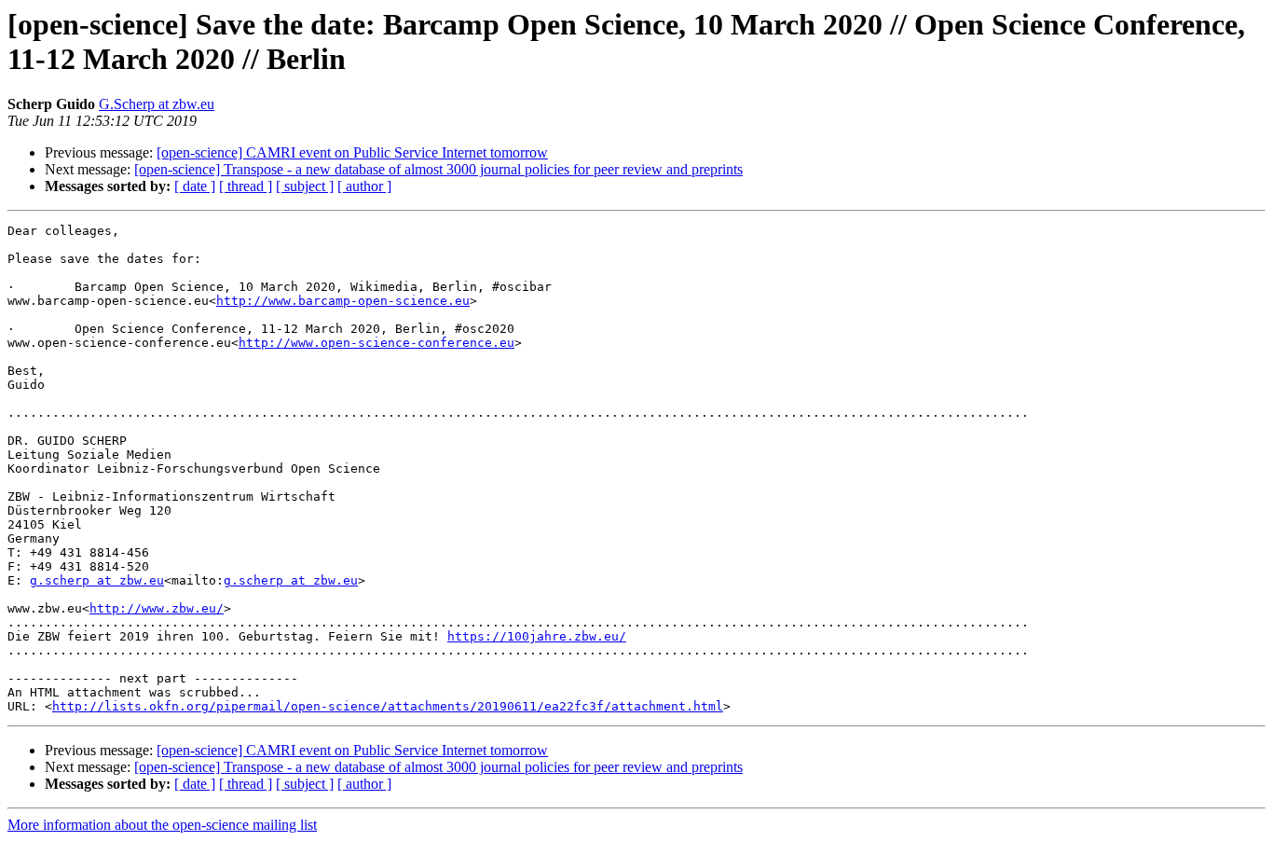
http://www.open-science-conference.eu (376, 343)
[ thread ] (245, 186)
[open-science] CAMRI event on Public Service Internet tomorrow (352, 152)
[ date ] (194, 186)
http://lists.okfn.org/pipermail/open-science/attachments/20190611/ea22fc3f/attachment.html (387, 706)
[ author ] (364, 186)
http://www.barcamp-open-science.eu (343, 301)
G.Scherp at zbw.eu (156, 104)
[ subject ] (305, 186)
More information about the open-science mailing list (162, 825)
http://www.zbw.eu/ (156, 608)
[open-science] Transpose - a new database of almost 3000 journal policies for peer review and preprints (438, 169)
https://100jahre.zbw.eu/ (536, 636)
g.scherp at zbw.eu (97, 580)
